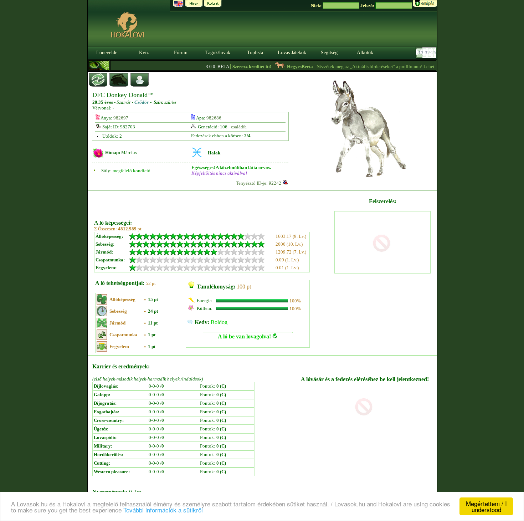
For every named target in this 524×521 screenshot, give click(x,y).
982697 (120, 118)
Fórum (180, 52)
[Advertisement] (213, 202)
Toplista (255, 52)
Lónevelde (106, 52)
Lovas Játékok (292, 52)
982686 (213, 118)
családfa (239, 126)
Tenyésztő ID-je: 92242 (258, 183)
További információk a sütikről (163, 509)
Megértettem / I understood (486, 506)
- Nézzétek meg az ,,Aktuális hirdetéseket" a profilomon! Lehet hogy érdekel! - (376, 66)
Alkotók (365, 52)
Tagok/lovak (217, 52)
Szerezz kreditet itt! (245, 66)
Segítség (329, 52)
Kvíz (144, 52)
